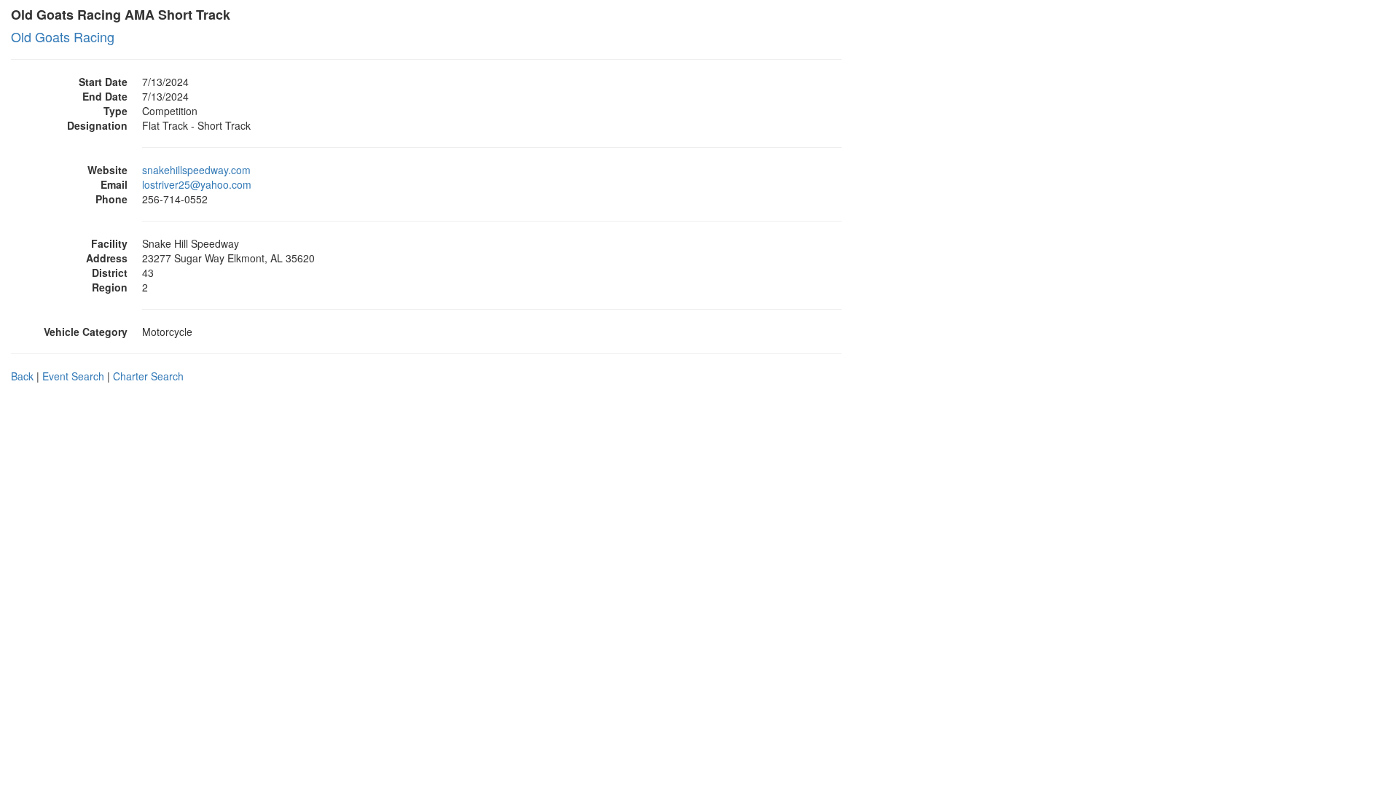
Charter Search (148, 376)
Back (22, 376)
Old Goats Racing (62, 36)
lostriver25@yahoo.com (196, 184)
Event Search (73, 376)
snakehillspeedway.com (196, 170)
